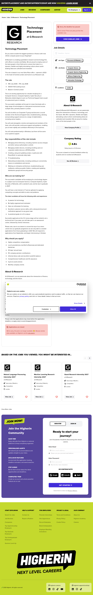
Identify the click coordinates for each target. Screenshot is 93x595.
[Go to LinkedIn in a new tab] (49, 589)
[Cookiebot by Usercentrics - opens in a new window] (78, 284)
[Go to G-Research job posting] (16, 368)
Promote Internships (45, 515)
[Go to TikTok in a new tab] (57, 589)
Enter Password (54, 458)
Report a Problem (27, 519)
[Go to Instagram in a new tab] (53, 589)
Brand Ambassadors (45, 526)
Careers (76, 522)
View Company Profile (72, 128)
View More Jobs (6, 409)
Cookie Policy (61, 522)
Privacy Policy (61, 519)
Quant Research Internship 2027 (76, 374)
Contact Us (25, 515)
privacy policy (24, 296)
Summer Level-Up (10, 543)
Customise (45, 309)
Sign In (86, 10)
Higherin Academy (80, 519)
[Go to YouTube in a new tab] (62, 589)
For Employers (73, 10)
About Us (77, 515)
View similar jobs (71, 39)
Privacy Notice (72, 491)
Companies (8, 522)
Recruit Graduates (45, 522)
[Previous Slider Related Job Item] (85, 358)
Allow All (73, 309)
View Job (8, 397)
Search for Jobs (10, 515)
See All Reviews (72, 161)
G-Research (36, 37)
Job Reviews (9, 519)
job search (31, 333)
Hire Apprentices (44, 519)
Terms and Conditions (63, 515)
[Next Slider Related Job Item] (90, 358)
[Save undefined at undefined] (26, 397)
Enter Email (53, 447)
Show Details (78, 303)
